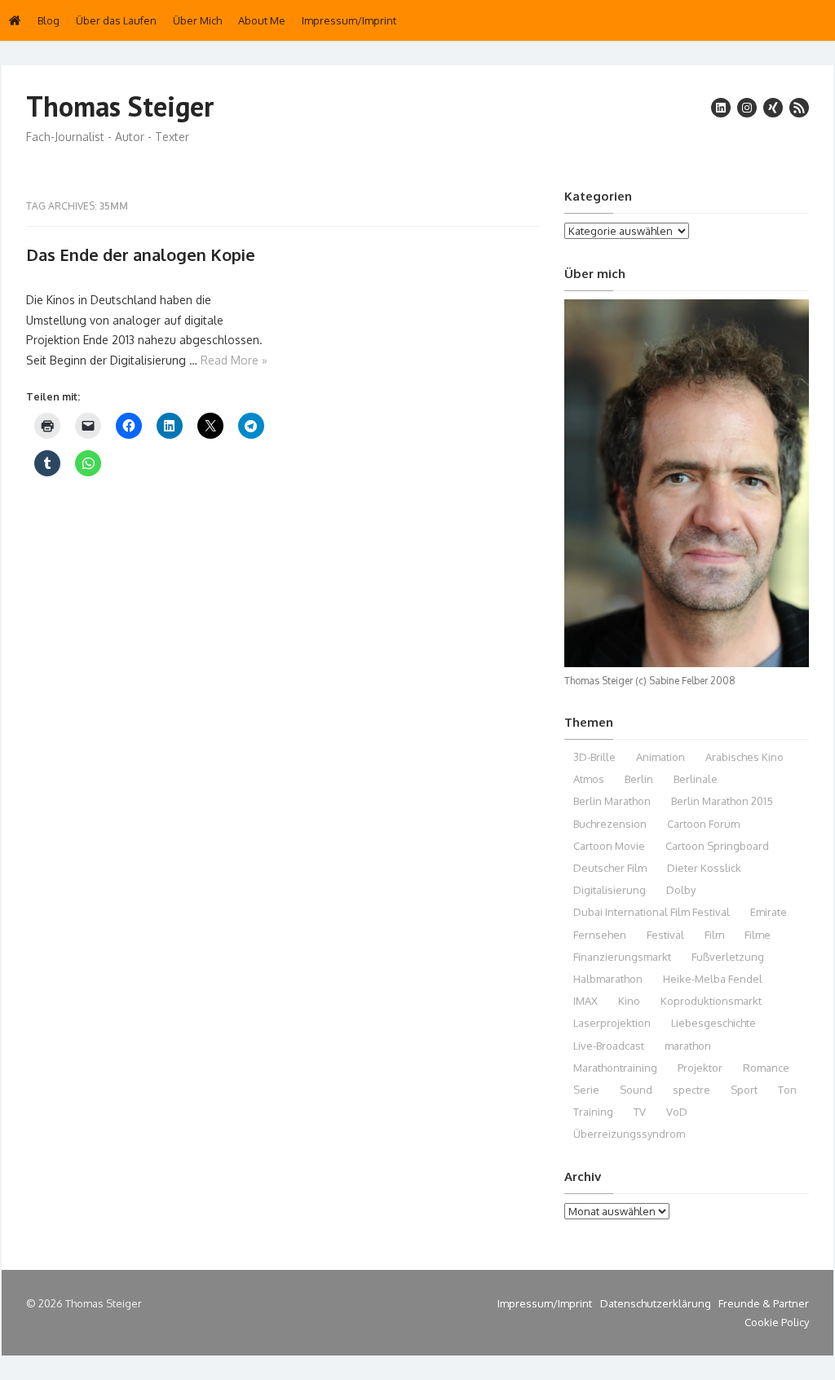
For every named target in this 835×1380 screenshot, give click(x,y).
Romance (766, 1067)
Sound (636, 1089)
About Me (261, 20)
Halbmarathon (608, 978)
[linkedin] (721, 107)
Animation (660, 756)
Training (593, 1111)
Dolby (681, 889)
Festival (665, 934)
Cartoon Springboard (717, 845)
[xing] (773, 107)
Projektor (700, 1067)
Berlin (639, 778)
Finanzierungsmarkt (622, 956)
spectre (691, 1089)
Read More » (234, 360)
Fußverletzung (727, 956)
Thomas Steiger (120, 106)
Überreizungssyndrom (629, 1133)
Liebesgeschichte (713, 1022)
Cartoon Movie (609, 845)
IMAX (585, 1000)
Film (714, 934)
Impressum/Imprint (349, 20)
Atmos (588, 778)
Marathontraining (615, 1067)
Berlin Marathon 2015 (722, 800)
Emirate (768, 911)
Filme (757, 934)
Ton (787, 1089)
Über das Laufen (116, 20)
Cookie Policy (776, 1322)
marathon (688, 1045)
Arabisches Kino (744, 756)
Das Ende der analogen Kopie (140, 254)
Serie (586, 1089)
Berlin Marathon (612, 800)
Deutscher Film (610, 867)
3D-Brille (594, 756)
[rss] (799, 107)
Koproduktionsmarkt (711, 1000)
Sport (744, 1089)
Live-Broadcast (608, 1045)
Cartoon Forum (703, 823)
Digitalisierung (609, 889)
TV (640, 1111)
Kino (629, 1000)
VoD (676, 1111)
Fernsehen (599, 934)
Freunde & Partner (763, 1303)
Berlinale (696, 778)
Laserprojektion (612, 1022)
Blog (49, 20)
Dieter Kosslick (704, 867)
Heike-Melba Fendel (712, 978)
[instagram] (747, 107)
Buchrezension (610, 823)
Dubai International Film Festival (651, 911)
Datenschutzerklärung (655, 1303)
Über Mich (197, 20)
